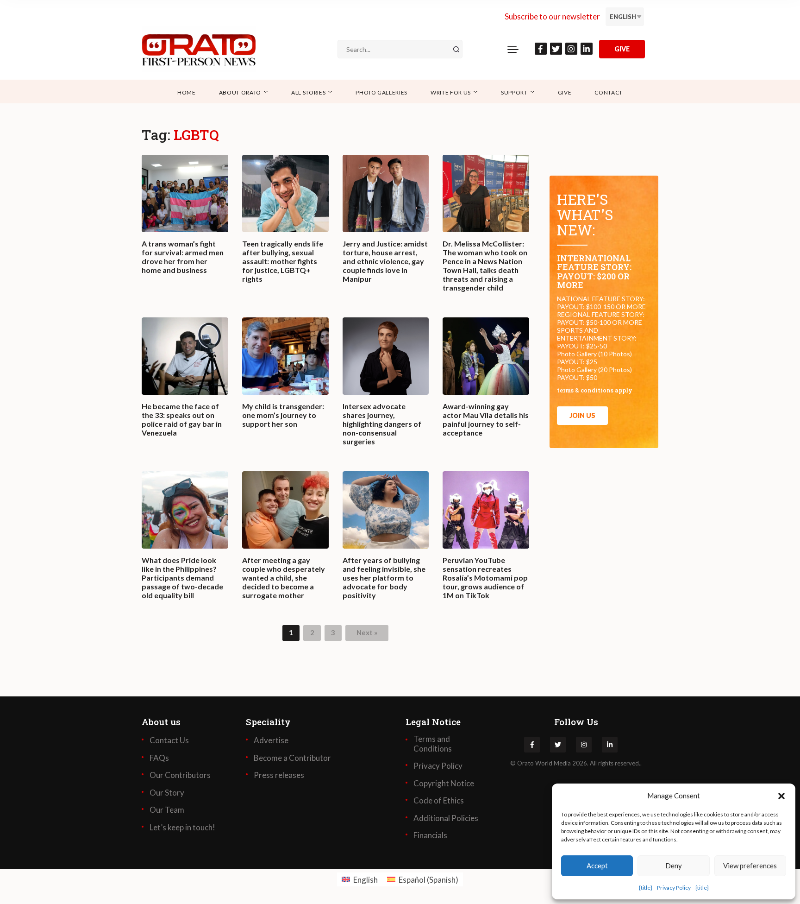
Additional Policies (445, 818)
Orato (525, 763)
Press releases (279, 775)
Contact (608, 92)
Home (186, 92)
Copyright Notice (443, 783)
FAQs (159, 758)
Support (514, 92)
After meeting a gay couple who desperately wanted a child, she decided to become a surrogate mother (283, 578)
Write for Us (451, 92)
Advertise (271, 740)
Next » (366, 632)
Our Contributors (180, 775)
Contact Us (169, 740)
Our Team (167, 810)
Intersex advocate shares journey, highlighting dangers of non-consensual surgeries (382, 424)
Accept (597, 865)
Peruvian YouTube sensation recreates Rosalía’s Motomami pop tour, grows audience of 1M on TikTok (485, 578)
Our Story (167, 792)
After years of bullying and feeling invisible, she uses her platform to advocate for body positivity (384, 578)
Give (565, 92)
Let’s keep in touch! (182, 827)
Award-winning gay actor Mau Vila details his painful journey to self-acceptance (486, 419)
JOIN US (582, 415)
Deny (673, 865)
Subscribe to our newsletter (552, 16)
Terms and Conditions (432, 743)
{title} (645, 887)
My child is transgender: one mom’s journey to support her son (283, 415)
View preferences (750, 865)
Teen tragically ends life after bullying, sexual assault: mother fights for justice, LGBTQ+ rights (282, 261)
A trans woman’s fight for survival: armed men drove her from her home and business (183, 257)
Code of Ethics (438, 800)
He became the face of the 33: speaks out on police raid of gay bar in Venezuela (182, 419)
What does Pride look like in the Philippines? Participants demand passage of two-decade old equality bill (182, 578)
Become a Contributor (292, 758)
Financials (430, 835)
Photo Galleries (381, 92)
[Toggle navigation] (513, 49)
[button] (781, 795)
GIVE (622, 49)
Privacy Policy (674, 887)
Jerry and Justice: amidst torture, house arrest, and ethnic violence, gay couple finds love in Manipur (385, 261)
